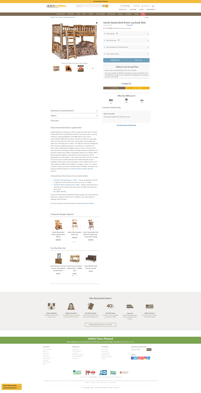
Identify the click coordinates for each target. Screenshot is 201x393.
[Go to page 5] (76, 275)
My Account (146, 6)
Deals (143, 14)
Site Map (103, 358)
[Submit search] (106, 6)
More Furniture (111, 14)
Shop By (120, 14)
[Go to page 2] (74, 241)
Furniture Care (75, 358)
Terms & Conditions (47, 358)
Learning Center (75, 349)
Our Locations (46, 353)
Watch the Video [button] (99, 324)
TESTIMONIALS (150, 9)
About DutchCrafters (47, 349)
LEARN (141, 9)
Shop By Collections (106, 353)
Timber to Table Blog (76, 351)
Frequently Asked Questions (78, 354)
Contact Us (45, 351)
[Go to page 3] (75, 241)
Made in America (46, 356)
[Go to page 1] (73, 241)
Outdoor (91, 14)
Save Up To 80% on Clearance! (100, 1)
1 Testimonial (129, 25)
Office (84, 14)
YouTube (139, 358)
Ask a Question (138, 88)
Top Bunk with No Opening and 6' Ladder (67, 185)
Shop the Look (105, 351)
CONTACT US (122, 9)
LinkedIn (148, 358)
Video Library (75, 353)
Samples (136, 14)
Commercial (128, 14)
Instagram (145, 358)
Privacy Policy (46, 360)
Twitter (135, 358)
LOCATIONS (132, 9)
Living (78, 14)
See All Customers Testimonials (126, 125)
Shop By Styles (105, 349)
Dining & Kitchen (61, 14)
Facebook (132, 358)
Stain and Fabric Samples (107, 356)
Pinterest (142, 358)
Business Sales (46, 354)
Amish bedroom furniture (80, 169)
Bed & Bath (71, 14)
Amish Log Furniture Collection (85, 203)
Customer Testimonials (77, 356)
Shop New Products (106, 354)
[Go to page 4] (75, 275)
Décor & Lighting (100, 14)
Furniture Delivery (46, 362)
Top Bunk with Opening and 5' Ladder (65, 180)
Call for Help (115, 88)
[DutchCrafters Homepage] (56, 6)
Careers (44, 363)
